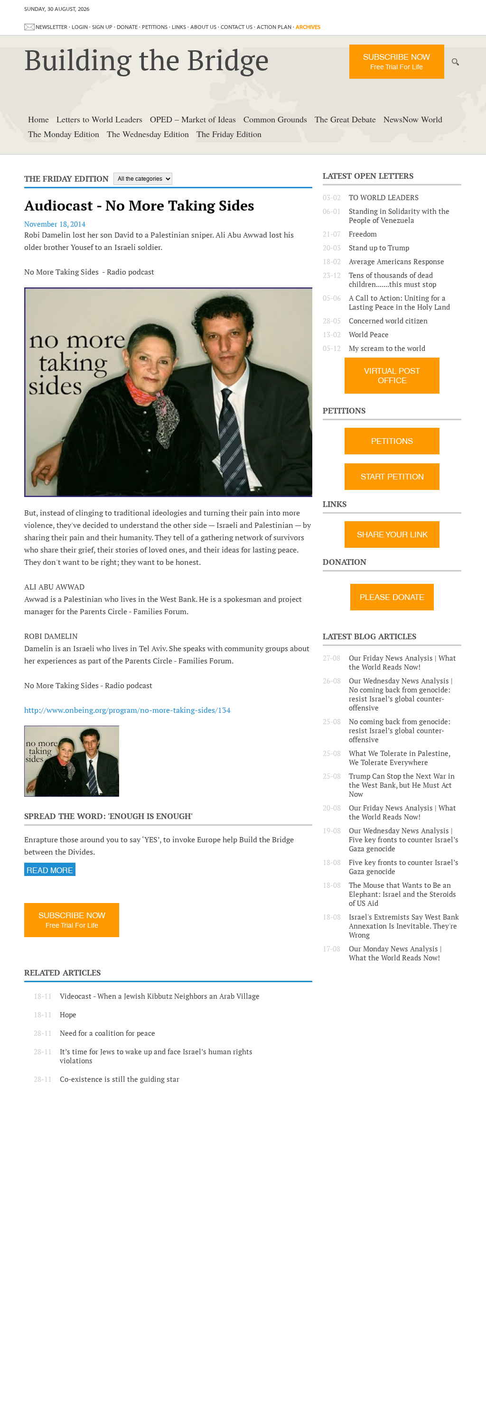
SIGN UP (102, 27)
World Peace (369, 334)
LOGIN (80, 27)
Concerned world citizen (388, 320)
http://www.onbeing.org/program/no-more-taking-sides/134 (127, 710)
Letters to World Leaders (99, 119)
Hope (68, 1014)
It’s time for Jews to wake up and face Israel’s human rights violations (156, 1056)
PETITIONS (155, 27)
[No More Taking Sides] (71, 761)
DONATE (127, 27)
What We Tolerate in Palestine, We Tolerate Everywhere (399, 758)
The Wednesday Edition (148, 133)
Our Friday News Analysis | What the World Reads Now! (402, 663)
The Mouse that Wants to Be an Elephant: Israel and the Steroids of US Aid (402, 894)
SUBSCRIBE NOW (396, 61)
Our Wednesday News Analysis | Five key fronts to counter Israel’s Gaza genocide (403, 839)
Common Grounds (275, 119)
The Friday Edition (229, 133)
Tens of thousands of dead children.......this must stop (392, 280)
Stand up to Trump (379, 247)
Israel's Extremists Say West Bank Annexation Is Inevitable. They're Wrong (404, 926)
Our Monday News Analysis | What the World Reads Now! (395, 953)
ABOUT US (203, 27)
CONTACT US (236, 27)
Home (38, 119)
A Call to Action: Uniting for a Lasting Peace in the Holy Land (399, 303)
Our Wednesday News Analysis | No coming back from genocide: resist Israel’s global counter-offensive (401, 694)
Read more (50, 870)
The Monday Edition (63, 133)
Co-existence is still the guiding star (119, 1079)
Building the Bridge (146, 60)
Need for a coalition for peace (107, 1033)
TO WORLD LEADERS (384, 197)
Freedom (363, 234)
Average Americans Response (396, 261)
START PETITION (392, 476)
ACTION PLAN (274, 27)
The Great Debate (345, 119)
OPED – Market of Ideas (193, 119)
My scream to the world (387, 348)
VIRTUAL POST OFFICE (392, 375)
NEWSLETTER (51, 27)
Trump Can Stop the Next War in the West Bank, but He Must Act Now (402, 785)
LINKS (179, 27)
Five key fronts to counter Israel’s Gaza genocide (403, 867)
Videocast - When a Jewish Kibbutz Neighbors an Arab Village (160, 996)
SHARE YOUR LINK (392, 534)
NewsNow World (412, 119)
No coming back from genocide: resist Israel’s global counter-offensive (399, 730)
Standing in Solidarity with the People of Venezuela (399, 216)
